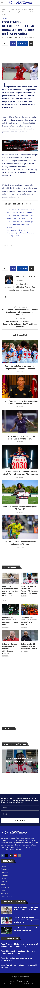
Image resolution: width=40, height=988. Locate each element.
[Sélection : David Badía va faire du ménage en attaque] (29, 635)
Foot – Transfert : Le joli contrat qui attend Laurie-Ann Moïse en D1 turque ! (20, 224)
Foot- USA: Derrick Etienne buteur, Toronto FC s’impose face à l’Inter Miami (29, 589)
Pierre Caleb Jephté (16, 37)
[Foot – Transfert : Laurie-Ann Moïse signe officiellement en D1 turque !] (20, 386)
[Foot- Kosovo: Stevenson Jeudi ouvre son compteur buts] (10, 609)
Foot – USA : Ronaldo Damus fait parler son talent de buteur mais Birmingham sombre (10, 592)
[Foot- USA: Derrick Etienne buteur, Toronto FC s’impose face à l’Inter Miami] (29, 578)
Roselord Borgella (10, 246)
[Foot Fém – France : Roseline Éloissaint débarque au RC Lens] (20, 527)
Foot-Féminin (15, 10)
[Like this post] (14, 43)
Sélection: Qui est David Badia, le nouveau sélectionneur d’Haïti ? (9, 648)
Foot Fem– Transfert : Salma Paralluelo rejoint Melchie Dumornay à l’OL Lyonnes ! (21, 233)
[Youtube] (15, 855)
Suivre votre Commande (12, 984)
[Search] (38, 3)
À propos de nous (23, 981)
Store (34, 984)
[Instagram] (11, 855)
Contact (26, 984)
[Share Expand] (31, 43)
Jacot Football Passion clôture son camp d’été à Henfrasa (29, 621)
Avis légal (11, 981)
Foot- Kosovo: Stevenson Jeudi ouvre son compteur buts (10, 621)
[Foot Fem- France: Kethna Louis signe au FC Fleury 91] (20, 492)
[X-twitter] (6, 855)
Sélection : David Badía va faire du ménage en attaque (29, 646)
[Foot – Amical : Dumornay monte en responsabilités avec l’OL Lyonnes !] (20, 351)
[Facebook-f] (2, 855)
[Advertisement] (20, 53)
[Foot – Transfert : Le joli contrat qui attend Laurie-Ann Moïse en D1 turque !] (20, 421)
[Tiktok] (19, 855)
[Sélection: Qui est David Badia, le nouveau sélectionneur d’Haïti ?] (10, 635)
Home (4, 10)
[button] (4, 761)
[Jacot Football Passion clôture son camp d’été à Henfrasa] (29, 609)
